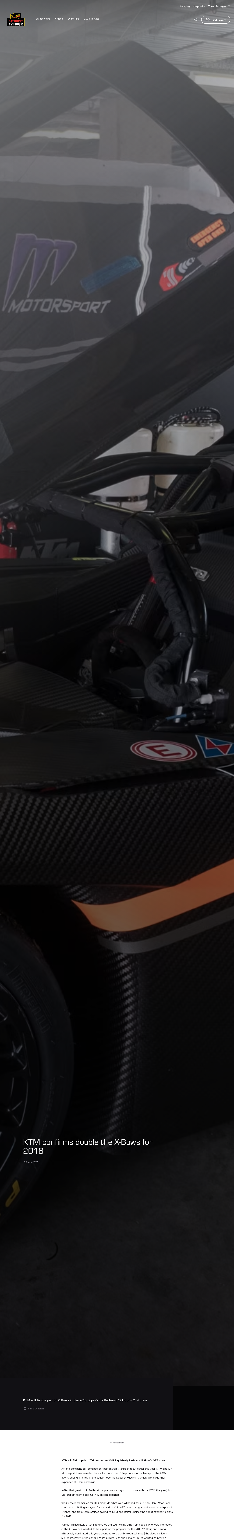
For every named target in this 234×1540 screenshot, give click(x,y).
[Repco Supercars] (20, 19)
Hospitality (199, 6)
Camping (185, 6)
